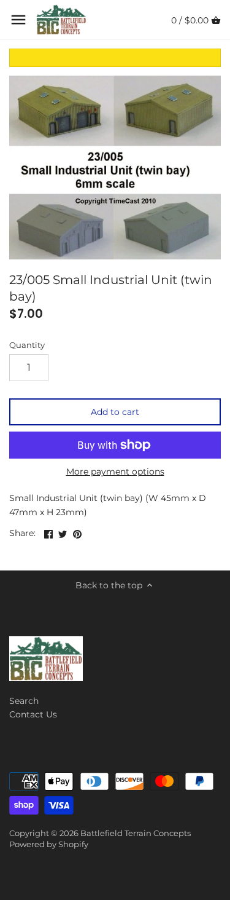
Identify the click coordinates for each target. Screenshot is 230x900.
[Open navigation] (18, 19)
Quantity (27, 345)
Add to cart (115, 411)
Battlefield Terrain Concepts (135, 833)
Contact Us (33, 714)
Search (24, 700)
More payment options (115, 471)
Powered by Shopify (48, 844)
